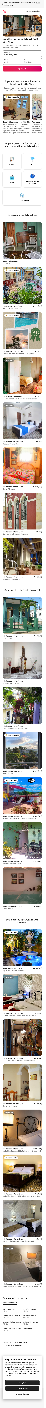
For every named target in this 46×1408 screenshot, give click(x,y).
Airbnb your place (33, 11)
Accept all (22, 1383)
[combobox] (22, 54)
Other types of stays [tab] (10, 1303)
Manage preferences (22, 1394)
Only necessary (22, 1388)
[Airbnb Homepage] (4, 11)
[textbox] (12, 62)
